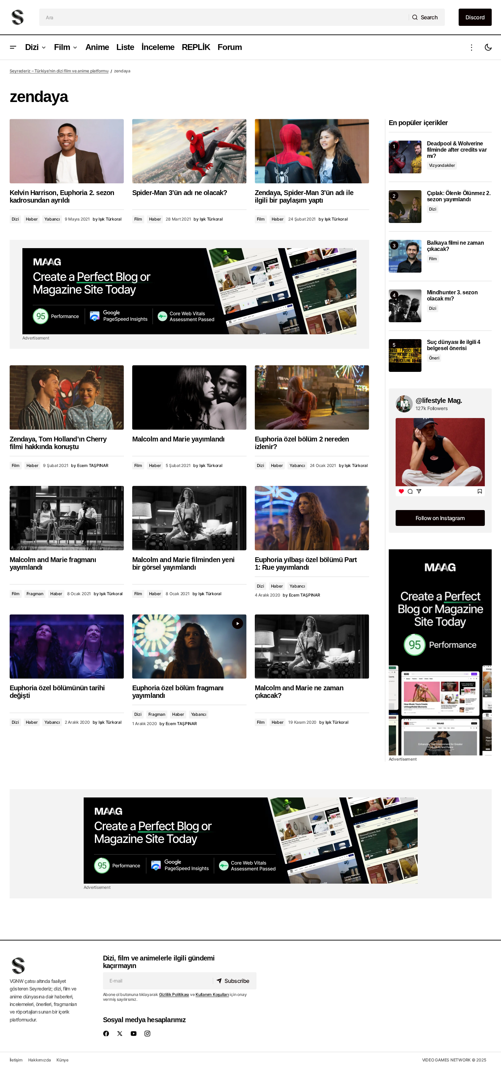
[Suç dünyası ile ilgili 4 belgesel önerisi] (405, 355)
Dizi (15, 219)
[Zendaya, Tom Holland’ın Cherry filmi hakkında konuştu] (67, 397)
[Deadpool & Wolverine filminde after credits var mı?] (405, 157)
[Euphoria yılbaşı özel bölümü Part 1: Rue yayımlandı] (312, 518)
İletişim (16, 1059)
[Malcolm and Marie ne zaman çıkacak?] (312, 646)
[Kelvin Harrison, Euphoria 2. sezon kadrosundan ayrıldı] (67, 151)
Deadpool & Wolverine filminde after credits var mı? (457, 150)
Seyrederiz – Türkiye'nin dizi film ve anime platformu (59, 70)
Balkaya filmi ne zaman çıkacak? (455, 246)
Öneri (434, 357)
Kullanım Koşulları (212, 994)
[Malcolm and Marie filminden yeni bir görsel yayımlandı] (189, 518)
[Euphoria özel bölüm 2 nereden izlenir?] (312, 397)
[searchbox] (224, 17)
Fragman (35, 593)
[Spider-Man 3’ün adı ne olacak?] (189, 151)
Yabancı (52, 219)
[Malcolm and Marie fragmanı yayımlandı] (67, 518)
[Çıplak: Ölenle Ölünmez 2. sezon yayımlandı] (405, 206)
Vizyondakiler (442, 165)
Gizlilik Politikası (174, 994)
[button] (13, 47)
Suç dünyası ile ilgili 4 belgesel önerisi (453, 345)
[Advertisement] (189, 291)
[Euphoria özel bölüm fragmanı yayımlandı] (189, 646)
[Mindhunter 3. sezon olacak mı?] (405, 305)
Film (138, 219)
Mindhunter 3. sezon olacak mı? (452, 295)
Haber (32, 219)
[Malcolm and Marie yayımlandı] (189, 397)
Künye (62, 1059)
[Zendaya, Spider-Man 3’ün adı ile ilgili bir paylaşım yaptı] (312, 151)
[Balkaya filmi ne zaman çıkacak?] (405, 256)
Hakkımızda (39, 1059)
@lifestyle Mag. (439, 400)
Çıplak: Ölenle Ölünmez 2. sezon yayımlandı (459, 196)
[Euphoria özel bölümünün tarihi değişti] (67, 646)
